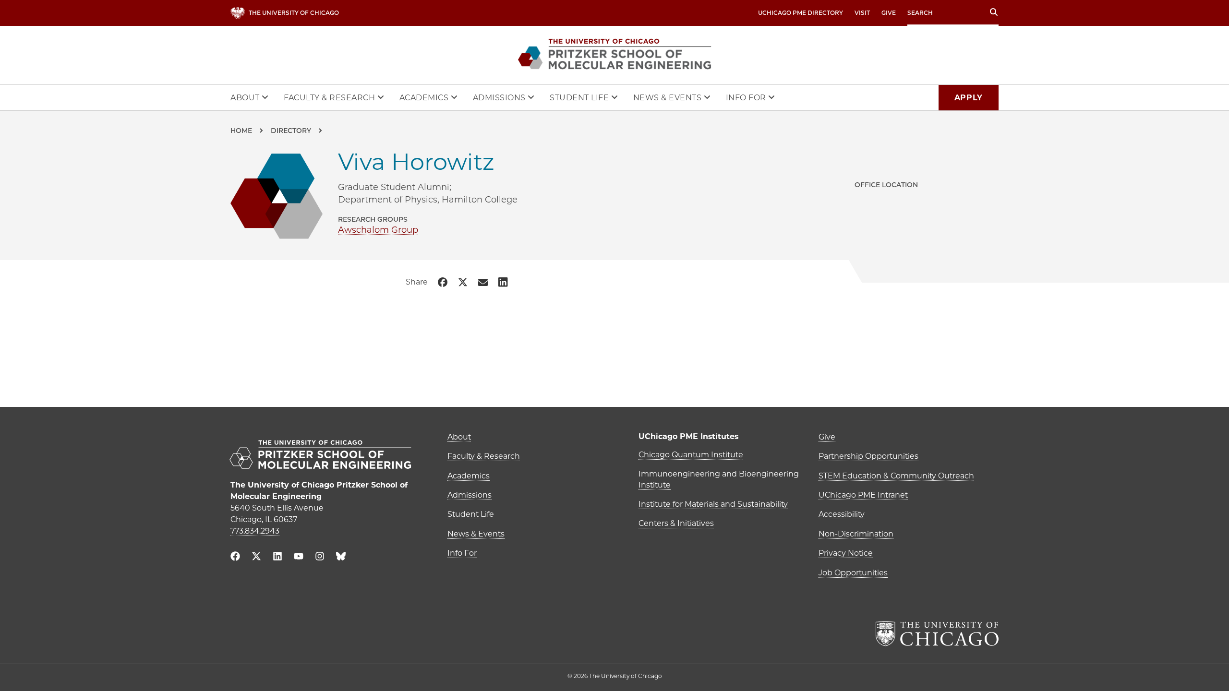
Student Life (580, 97)
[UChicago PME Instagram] (320, 557)
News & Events (668, 97)
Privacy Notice (846, 553)
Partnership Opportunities (868, 456)
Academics (425, 97)
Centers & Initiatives (676, 523)
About (246, 97)
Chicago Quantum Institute (691, 454)
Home (241, 130)
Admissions (500, 97)
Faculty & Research (330, 97)
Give (888, 13)
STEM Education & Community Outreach (896, 475)
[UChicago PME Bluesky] (341, 558)
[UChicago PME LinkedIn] (277, 557)
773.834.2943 (254, 531)
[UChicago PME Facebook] (235, 557)
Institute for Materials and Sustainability (713, 504)
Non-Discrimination (856, 533)
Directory (291, 130)
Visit (862, 13)
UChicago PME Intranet (863, 495)
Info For (747, 97)
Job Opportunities (853, 572)
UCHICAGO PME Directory (800, 13)
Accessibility (842, 514)
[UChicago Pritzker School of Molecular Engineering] (328, 455)
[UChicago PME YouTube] (298, 557)
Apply (968, 97)
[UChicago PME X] (256, 557)
